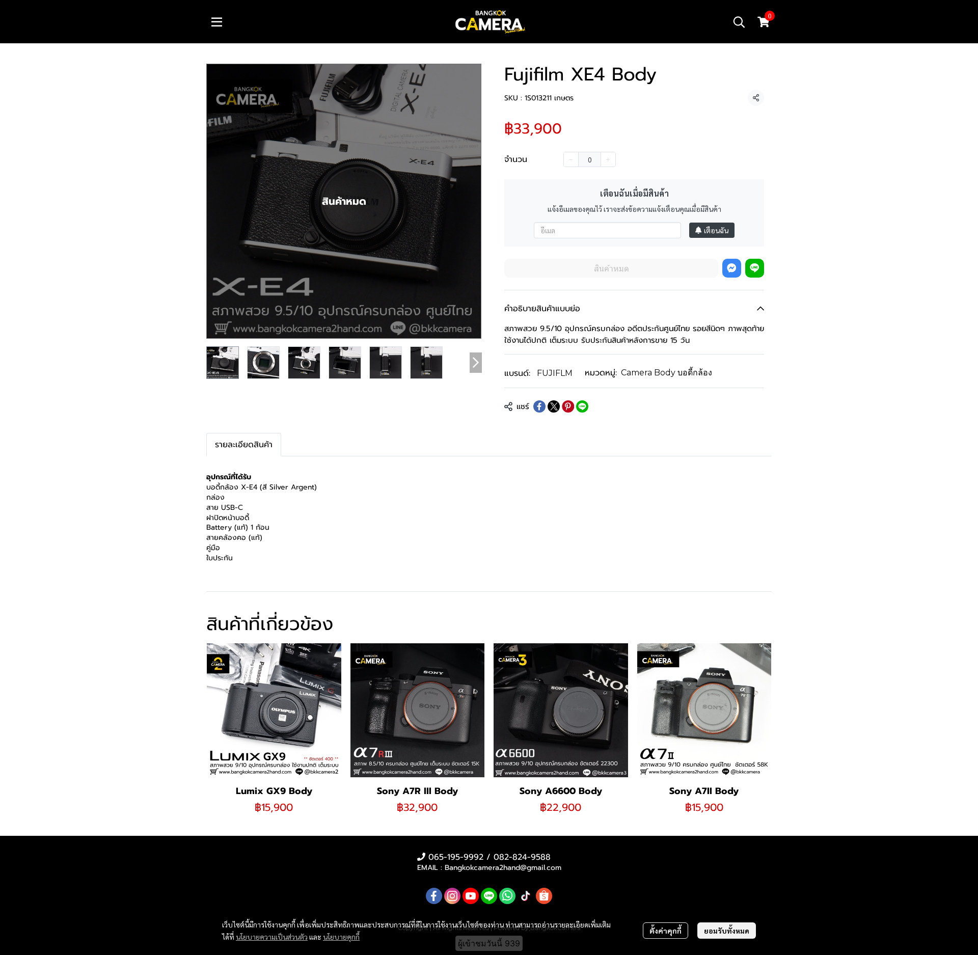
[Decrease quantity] (571, 159)
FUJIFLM (555, 373)
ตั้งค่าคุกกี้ (665, 930)
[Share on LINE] (582, 406)
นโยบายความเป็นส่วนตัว (272, 936)
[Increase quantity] (608, 159)
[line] (489, 896)
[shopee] (544, 896)
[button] (739, 22)
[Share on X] (554, 406)
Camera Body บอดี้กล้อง (666, 372)
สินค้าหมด (611, 268)
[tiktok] (526, 896)
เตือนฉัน (716, 230)
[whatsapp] (507, 896)
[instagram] (452, 896)
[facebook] (434, 896)
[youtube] (471, 896)
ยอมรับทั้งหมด (726, 930)
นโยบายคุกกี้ (341, 936)
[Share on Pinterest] (568, 406)
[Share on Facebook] (539, 406)
